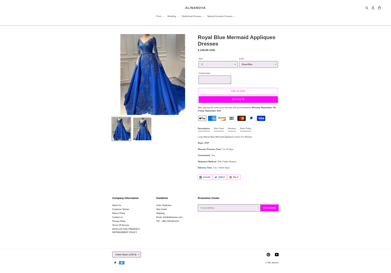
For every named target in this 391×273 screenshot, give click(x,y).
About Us (116, 205)
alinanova (195, 7)
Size (201, 58)
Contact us (117, 217)
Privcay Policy (119, 221)
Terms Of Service (120, 225)
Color (241, 58)
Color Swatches (163, 205)
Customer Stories (120, 209)
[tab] (204, 129)
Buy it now (238, 99)
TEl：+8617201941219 (167, 221)
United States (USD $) (126, 254)
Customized (204, 73)
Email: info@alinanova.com (169, 217)
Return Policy (118, 213)
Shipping (160, 213)
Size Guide (161, 209)
